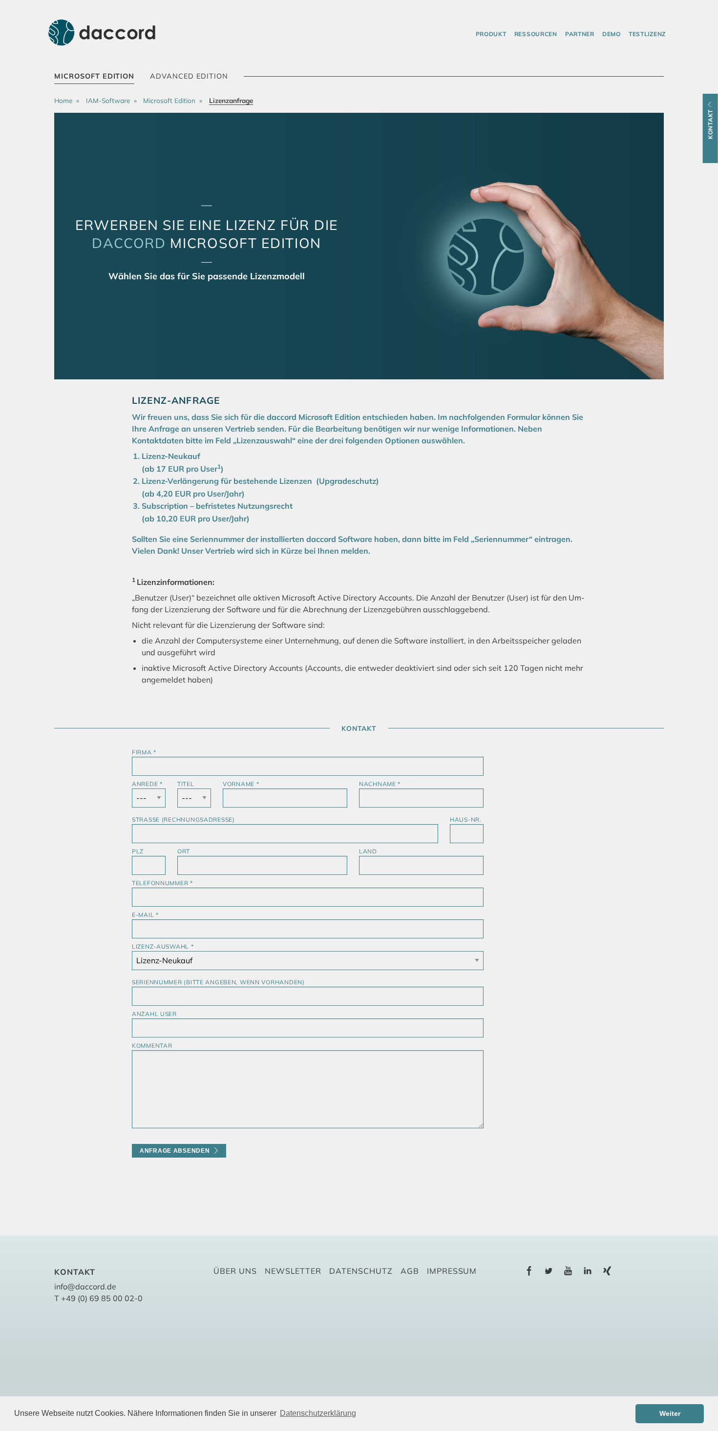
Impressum (452, 1271)
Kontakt (710, 124)
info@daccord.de (85, 1286)
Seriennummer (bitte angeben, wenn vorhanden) (218, 982)
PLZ (138, 851)
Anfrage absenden (175, 1150)
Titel (185, 784)
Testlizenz (647, 34)
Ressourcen (535, 34)
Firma (144, 752)
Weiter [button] (669, 1413)
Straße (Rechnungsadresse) (183, 819)
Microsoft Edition (94, 76)
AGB (410, 1271)
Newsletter (293, 1271)
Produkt (491, 34)
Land (368, 851)
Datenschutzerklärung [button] (318, 1413)
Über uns (235, 1271)
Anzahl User (154, 1013)
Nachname (380, 784)
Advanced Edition (189, 76)
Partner (579, 34)
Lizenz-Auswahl (163, 946)
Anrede (147, 784)
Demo (611, 34)
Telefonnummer (162, 883)
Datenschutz (361, 1271)
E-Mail (145, 914)
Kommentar (152, 1045)
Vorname (241, 784)
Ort (183, 851)
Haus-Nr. (466, 819)
